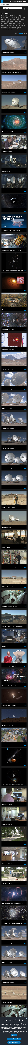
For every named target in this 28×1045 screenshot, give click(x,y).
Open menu (5, 4)
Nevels (24, 23)
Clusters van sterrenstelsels (8, 23)
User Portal (19, 1)
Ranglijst (21, 33)
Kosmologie (22, 17)
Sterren (20, 27)
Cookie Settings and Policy (14, 1042)
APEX (19, 15)
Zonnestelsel (4, 27)
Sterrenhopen (13, 27)
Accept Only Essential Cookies (14, 1038)
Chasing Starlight (5, 17)
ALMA (15, 15)
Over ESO (10, 15)
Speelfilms (3, 21)
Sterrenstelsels (18, 21)
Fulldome (10, 21)
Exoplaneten (20, 19)
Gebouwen (9, 25)
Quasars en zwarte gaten (19, 25)
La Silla (20, 23)
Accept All (14, 1035)
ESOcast (6, 19)
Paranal (3, 25)
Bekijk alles (4, 15)
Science (14, 1)
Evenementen (12, 19)
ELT (2, 19)
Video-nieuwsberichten (7, 29)
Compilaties (14, 17)
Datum (25, 33)
